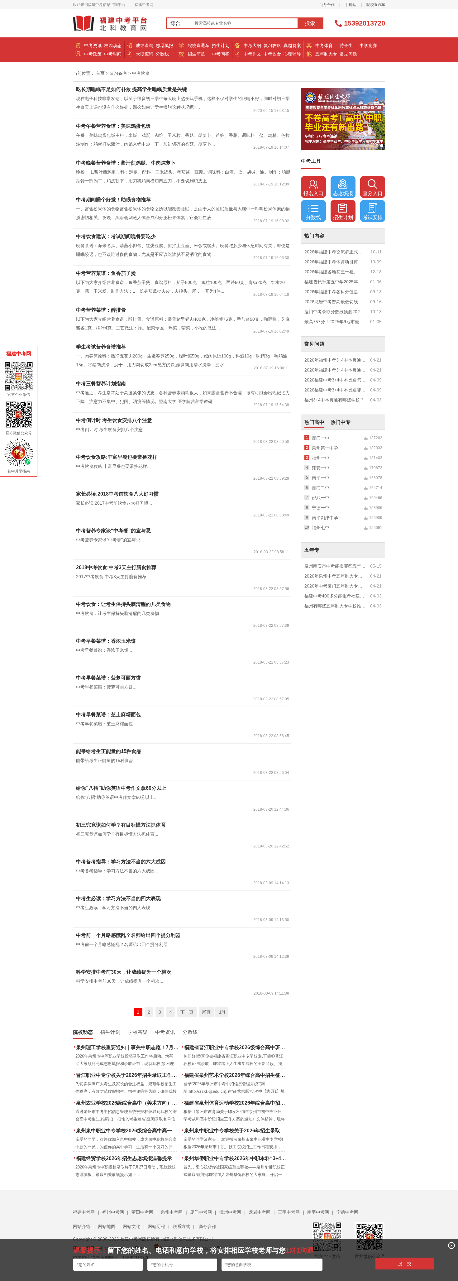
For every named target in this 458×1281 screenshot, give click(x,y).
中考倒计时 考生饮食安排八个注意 (114, 420)
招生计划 (220, 45)
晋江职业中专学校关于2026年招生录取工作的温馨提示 (128, 1075)
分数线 (162, 53)
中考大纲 (252, 45)
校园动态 (113, 45)
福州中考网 (113, 1212)
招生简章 (196, 53)
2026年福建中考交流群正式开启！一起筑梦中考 (335, 251)
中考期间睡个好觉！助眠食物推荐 (113, 199)
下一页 (186, 1012)
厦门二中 (320, 487)
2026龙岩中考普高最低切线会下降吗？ (335, 301)
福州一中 (320, 457)
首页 (100, 73)
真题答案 (292, 45)
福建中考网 (84, 1212)
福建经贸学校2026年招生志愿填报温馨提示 (124, 1158)
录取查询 (144, 53)
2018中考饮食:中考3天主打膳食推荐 (116, 567)
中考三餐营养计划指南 (101, 383)
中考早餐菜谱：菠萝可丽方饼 (108, 677)
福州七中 (320, 527)
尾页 (206, 1012)
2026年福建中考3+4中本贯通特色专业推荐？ (335, 369)
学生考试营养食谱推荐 (101, 346)
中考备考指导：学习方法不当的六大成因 (121, 861)
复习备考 (118, 73)
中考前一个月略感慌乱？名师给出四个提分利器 (128, 935)
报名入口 (313, 193)
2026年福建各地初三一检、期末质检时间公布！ (335, 271)
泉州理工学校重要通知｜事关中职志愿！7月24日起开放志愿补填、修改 (128, 1047)
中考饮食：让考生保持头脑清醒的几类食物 (123, 604)
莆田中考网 (142, 1212)
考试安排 (373, 217)
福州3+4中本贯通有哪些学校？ (334, 399)
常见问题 (348, 53)
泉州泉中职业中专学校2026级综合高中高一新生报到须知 (128, 1130)
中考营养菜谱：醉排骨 (101, 310)
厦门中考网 (201, 1212)
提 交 (404, 1263)
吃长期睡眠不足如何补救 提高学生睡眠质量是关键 (131, 89)
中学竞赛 (368, 45)
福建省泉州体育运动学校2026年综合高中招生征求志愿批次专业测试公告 (236, 1103)
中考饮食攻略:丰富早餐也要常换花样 (116, 457)
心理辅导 (292, 53)
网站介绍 (81, 1226)
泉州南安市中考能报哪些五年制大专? (335, 566)
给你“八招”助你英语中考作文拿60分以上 (121, 788)
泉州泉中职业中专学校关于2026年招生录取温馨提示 (236, 1130)
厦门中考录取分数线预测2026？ (335, 311)
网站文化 (131, 1226)
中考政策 (93, 53)
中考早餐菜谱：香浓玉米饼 (106, 641)
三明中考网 (289, 1212)
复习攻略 (272, 45)
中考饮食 (272, 53)
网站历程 (156, 1226)
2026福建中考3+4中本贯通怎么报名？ (335, 379)
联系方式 (181, 1226)
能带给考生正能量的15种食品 (108, 751)
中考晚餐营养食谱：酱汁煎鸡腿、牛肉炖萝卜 (126, 163)
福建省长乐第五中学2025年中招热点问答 (335, 281)
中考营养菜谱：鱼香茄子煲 (106, 273)
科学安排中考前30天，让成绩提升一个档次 (123, 972)
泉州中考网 (172, 1212)
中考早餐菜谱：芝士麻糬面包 (108, 714)
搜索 (310, 23)
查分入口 (373, 193)
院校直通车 (375, 4)
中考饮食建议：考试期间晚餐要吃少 (116, 236)
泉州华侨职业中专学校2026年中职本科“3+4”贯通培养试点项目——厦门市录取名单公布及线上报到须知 (236, 1158)
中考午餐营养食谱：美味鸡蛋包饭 (113, 126)
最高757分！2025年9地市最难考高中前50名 (335, 321)
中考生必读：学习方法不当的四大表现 (118, 898)
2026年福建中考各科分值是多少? (335, 291)
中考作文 (252, 53)
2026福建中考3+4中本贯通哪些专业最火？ (335, 389)
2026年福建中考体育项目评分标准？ (335, 261)
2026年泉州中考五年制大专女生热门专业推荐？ (335, 575)
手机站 (350, 4)
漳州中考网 (230, 1212)
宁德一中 (320, 507)
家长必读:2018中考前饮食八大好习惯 (117, 494)
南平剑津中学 (325, 517)
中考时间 (113, 53)
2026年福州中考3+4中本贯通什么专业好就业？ (335, 359)
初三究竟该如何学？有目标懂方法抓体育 (121, 825)
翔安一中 (320, 467)
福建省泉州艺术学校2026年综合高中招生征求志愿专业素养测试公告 (236, 1075)
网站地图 (106, 1226)
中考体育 (324, 45)
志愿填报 (164, 45)
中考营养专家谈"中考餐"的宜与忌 (113, 530)
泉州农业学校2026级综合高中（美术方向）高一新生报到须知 (128, 1103)
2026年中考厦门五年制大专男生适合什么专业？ (335, 585)
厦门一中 (320, 437)
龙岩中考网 (259, 1212)
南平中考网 (318, 1212)
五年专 (311, 550)
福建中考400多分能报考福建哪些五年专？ (335, 595)
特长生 (346, 45)
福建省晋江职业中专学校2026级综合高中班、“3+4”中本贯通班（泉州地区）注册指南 (236, 1047)
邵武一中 (320, 497)
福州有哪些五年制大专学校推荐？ (335, 605)
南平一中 (320, 477)
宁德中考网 (347, 1212)
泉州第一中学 (325, 447)
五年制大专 (326, 53)
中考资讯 (93, 45)
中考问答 (220, 53)
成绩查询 (144, 45)
